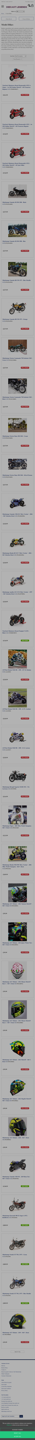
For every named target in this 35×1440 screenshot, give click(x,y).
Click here (9, 1425)
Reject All (17, 1433)
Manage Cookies (17, 1430)
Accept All (17, 1436)
